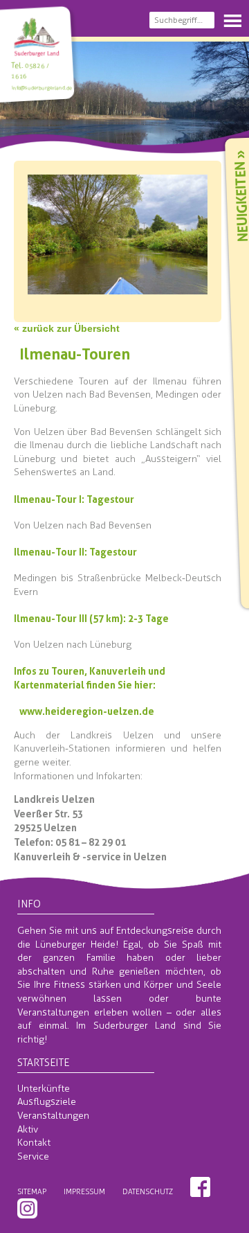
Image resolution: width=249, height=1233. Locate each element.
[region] (124, 93)
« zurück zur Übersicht (67, 328)
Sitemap (31, 1191)
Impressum (84, 1191)
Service (33, 1156)
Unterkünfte (43, 1088)
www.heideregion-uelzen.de (86, 711)
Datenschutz (147, 1191)
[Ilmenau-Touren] (118, 286)
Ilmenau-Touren (74, 354)
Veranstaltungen (53, 1115)
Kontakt (33, 1142)
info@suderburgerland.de (41, 88)
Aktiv (27, 1129)
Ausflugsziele (46, 1102)
